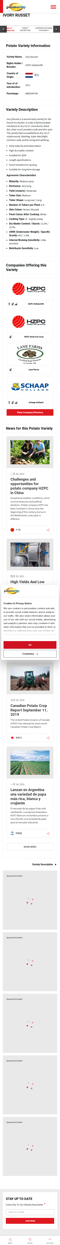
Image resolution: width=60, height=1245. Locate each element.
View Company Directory (30, 412)
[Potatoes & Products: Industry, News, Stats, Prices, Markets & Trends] (16, 6)
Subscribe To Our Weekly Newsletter (24, 1204)
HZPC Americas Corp (34, 337)
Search (29, 1243)
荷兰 (36, 75)
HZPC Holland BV (34, 65)
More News (30, 847)
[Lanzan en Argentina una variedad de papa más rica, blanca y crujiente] (30, 792)
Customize (28, 653)
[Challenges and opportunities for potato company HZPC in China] (30, 485)
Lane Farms (33, 370)
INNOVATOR (31, 93)
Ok (30, 645)
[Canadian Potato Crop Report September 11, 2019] (30, 702)
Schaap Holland (36, 402)
